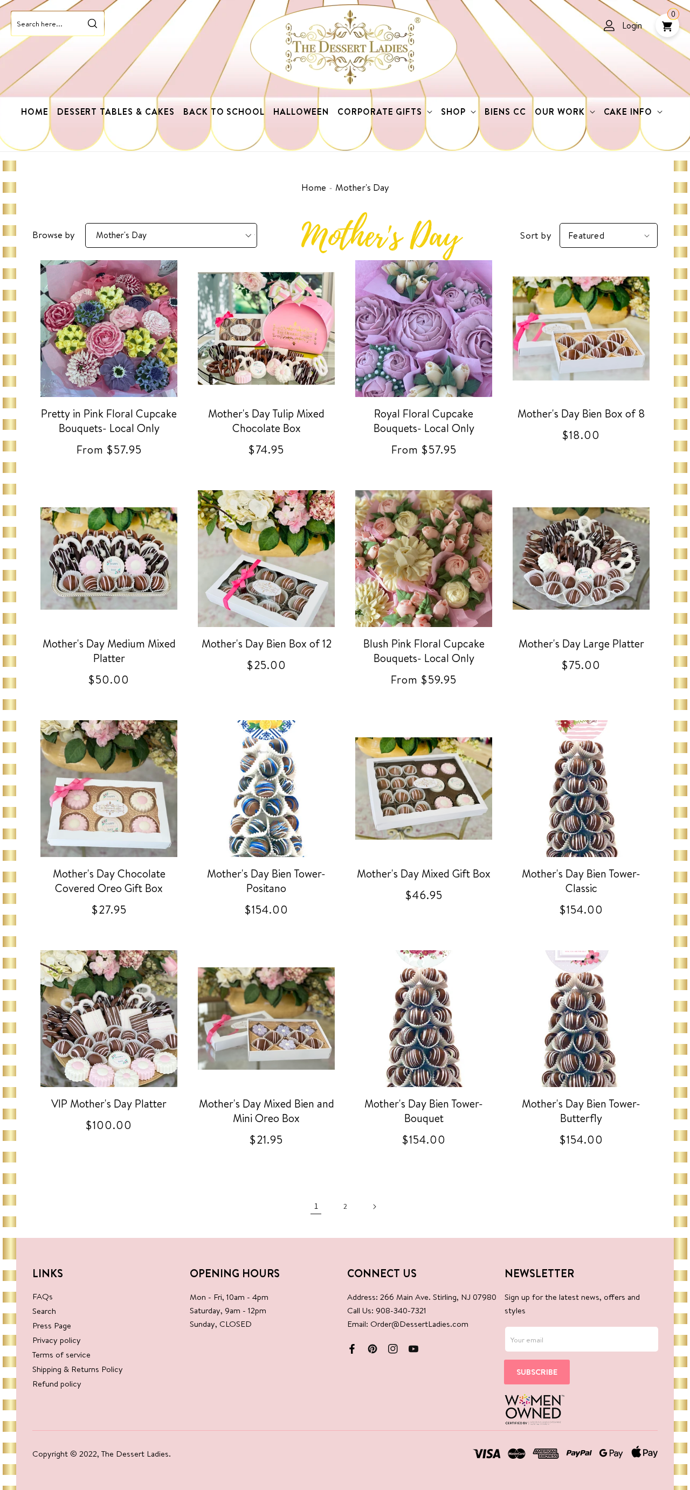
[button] (385, 111)
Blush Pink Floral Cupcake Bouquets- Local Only (424, 650)
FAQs (42, 1296)
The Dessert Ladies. (136, 1453)
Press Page (51, 1325)
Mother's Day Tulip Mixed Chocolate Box (266, 420)
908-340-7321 (401, 1310)
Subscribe (536, 1371)
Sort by (535, 235)
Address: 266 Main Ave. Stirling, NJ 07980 (421, 1297)
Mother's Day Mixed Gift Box (424, 873)
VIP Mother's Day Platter (109, 1103)
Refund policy (56, 1383)
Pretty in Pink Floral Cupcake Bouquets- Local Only (109, 420)
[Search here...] (92, 23)
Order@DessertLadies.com (419, 1323)
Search (44, 1311)
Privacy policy (56, 1340)
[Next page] (374, 1207)
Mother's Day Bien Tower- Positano (266, 880)
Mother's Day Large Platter (581, 643)
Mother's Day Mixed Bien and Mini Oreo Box (266, 1110)
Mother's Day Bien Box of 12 (267, 643)
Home (313, 187)
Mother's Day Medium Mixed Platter (109, 650)
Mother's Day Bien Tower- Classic (581, 880)
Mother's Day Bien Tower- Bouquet (423, 1110)
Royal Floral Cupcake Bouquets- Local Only (424, 420)
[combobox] (57, 23)
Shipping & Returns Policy (77, 1369)
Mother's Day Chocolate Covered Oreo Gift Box (109, 880)
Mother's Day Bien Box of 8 (581, 413)
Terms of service (61, 1354)
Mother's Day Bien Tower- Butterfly (581, 1110)
